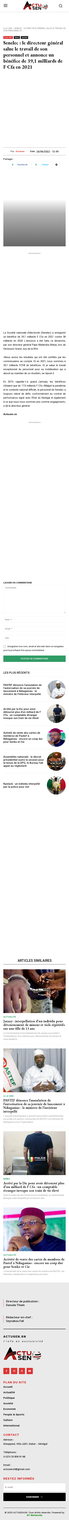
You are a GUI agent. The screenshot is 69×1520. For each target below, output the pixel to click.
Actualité (9, 1017)
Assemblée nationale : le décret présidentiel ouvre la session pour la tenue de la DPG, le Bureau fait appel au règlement (23, 761)
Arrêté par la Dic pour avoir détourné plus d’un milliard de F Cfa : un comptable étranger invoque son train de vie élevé (22, 714)
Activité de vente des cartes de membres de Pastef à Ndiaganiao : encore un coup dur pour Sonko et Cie (23, 737)
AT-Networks (34, 1515)
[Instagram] (14, 1371)
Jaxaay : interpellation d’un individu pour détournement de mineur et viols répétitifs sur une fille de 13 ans (34, 1025)
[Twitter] (22, 1371)
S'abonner (32, 1497)
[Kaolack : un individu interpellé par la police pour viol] (56, 785)
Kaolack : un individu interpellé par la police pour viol (21, 785)
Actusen (20, 151)
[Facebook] (6, 1371)
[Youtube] (30, 1371)
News (17, 37)
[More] (56, 164)
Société (24, 37)
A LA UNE (7, 28)
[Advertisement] (34, 111)
